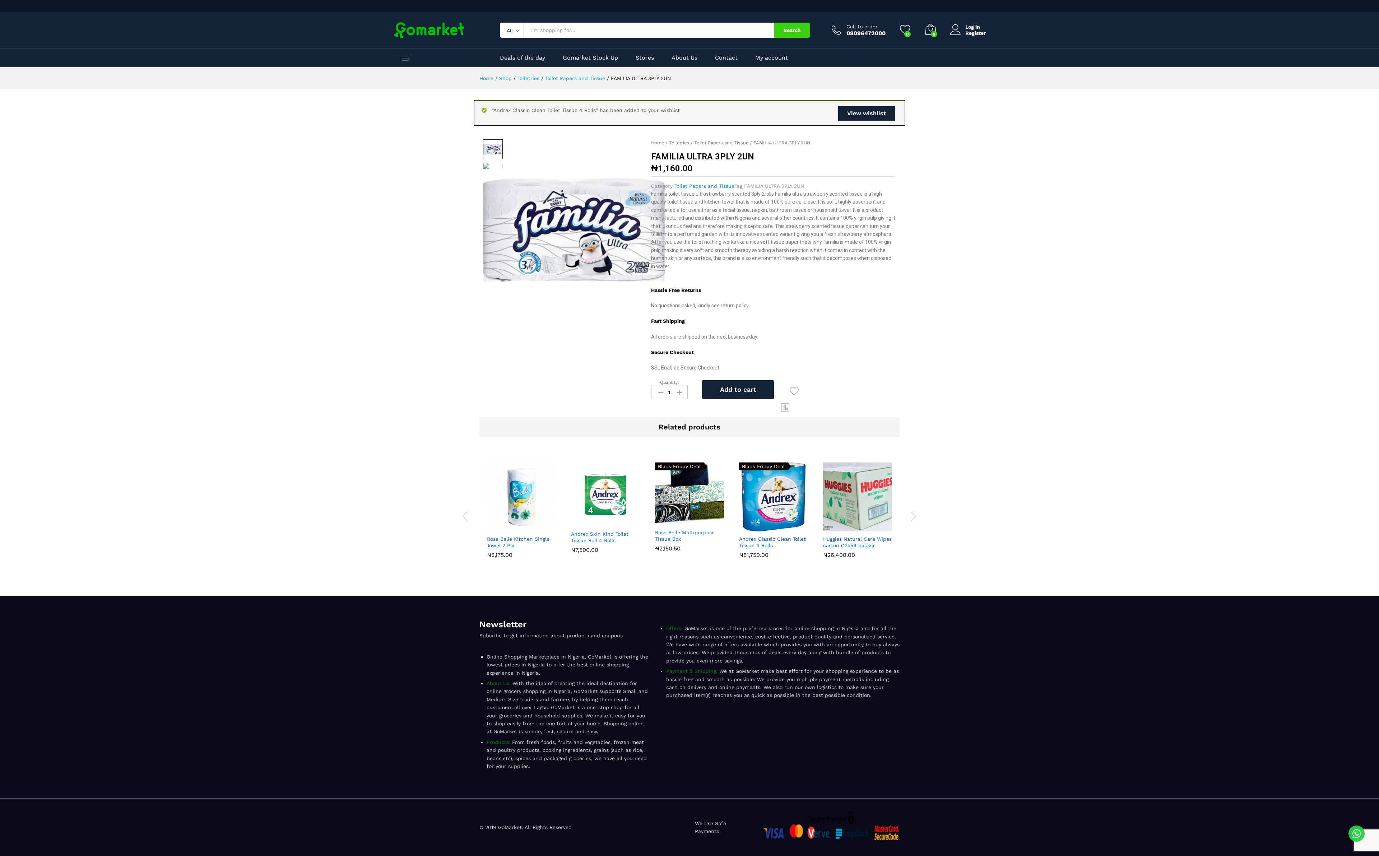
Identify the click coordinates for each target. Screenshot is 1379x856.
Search (792, 30)
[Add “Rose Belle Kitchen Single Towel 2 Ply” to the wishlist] (538, 527)
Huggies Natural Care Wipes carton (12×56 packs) (857, 542)
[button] (785, 407)
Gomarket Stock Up (590, 58)
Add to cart (738, 389)
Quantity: (669, 382)
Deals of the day (522, 58)
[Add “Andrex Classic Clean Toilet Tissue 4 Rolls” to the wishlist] (790, 527)
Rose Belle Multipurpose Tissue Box (685, 536)
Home (657, 142)
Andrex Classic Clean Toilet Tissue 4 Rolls (772, 542)
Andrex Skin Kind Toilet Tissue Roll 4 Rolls (599, 537)
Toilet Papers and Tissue (721, 142)
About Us (684, 58)
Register (975, 33)
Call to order (862, 26)
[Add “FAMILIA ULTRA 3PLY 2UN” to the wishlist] (794, 391)
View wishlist (866, 113)
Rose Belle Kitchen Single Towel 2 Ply (518, 542)
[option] (521, 512)
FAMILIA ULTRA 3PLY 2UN (774, 186)
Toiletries (679, 142)
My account (771, 58)
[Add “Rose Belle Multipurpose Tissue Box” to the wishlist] (706, 521)
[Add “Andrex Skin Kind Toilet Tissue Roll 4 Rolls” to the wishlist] (622, 522)
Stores (645, 58)
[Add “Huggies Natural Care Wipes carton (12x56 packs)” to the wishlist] (874, 527)
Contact (726, 58)
